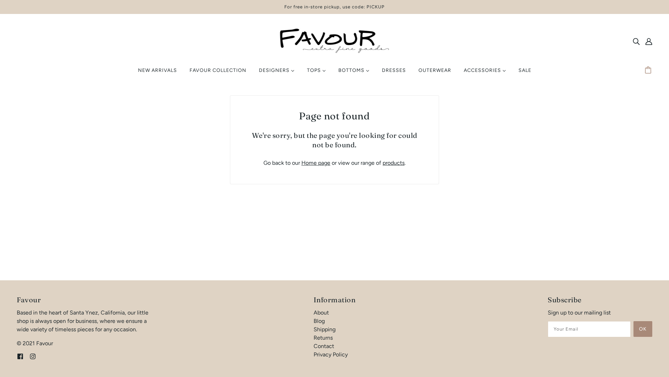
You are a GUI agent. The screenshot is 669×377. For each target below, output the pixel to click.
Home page (315, 163)
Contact (324, 346)
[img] (636, 41)
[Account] (649, 41)
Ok (643, 329)
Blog (319, 321)
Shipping (325, 329)
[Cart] (649, 70)
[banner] (334, 40)
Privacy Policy (331, 354)
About (321, 312)
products (394, 163)
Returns (323, 337)
